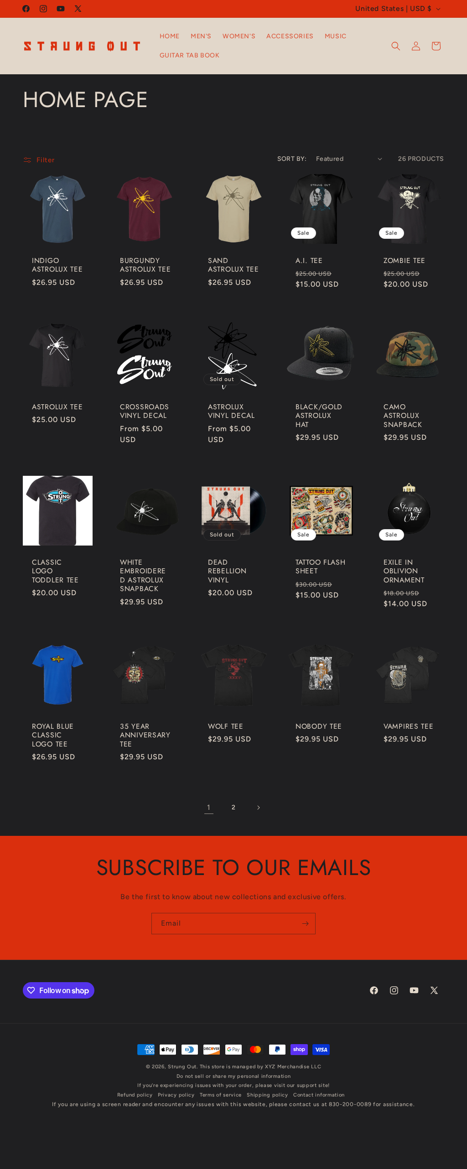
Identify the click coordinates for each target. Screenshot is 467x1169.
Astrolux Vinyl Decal (231, 411)
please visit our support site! (292, 1085)
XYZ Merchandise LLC (293, 1067)
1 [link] (209, 807)
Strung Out (182, 1067)
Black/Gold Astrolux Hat (319, 415)
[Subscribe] (305, 923)
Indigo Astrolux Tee (57, 264)
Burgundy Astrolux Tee (145, 264)
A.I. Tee (309, 260)
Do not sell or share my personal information (233, 1076)
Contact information (319, 1095)
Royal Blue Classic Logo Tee (53, 735)
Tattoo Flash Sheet (321, 566)
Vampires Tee (409, 726)
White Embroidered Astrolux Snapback (143, 575)
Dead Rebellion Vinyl (227, 570)
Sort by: (292, 159)
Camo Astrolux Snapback (403, 415)
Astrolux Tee (57, 406)
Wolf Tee (226, 726)
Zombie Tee (404, 260)
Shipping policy (267, 1095)
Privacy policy (176, 1095)
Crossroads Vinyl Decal (144, 411)
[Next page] (258, 808)
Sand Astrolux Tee (233, 264)
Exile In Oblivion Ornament (404, 570)
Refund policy (135, 1095)
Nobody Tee (319, 726)
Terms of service (221, 1095)
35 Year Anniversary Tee (145, 735)
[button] (396, 46)
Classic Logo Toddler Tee (55, 570)
